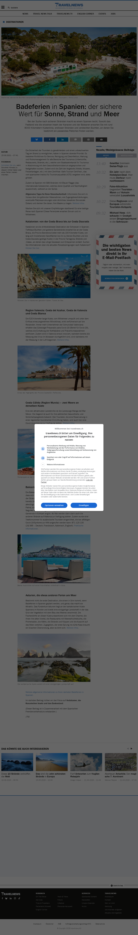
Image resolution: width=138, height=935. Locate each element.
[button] (69, 464)
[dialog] (69, 467)
